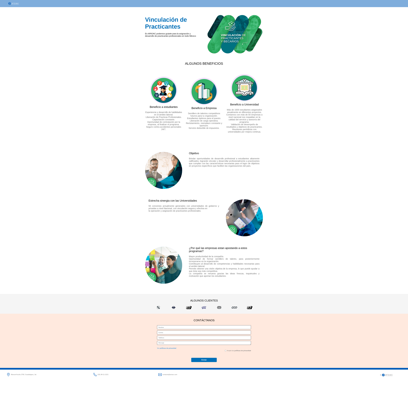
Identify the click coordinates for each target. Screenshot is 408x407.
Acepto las (239, 350)
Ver (166, 348)
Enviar (204, 360)
